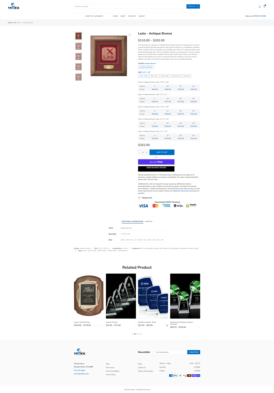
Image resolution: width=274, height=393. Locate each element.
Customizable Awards (151, 248)
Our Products (164, 248)
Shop (123, 16)
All (15, 23)
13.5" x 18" (144, 76)
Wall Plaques (174, 248)
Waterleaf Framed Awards (189, 248)
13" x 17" (154, 76)
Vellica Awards (85, 248)
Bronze (125, 251)
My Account (110, 367)
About (142, 16)
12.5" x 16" (165, 76)
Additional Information (132, 221)
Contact (132, 16)
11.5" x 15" (176, 76)
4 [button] (139, 333)
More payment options (156, 167)
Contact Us (142, 367)
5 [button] (141, 333)
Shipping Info (147, 197)
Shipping (148, 221)
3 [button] (137, 333)
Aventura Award (176, 322)
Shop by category (94, 16)
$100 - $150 (87, 251)
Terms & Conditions (112, 371)
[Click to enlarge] (129, 34)
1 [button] (132, 333)
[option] (108, 56)
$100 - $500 (97, 251)
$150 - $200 (107, 251)
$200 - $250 (117, 251)
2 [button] (134, 333)
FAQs (140, 364)
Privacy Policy (110, 375)
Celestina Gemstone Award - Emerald (150, 323)
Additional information (181, 191)
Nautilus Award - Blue (115, 322)
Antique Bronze (146, 67)
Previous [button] (89, 56)
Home (115, 16)
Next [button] (127, 56)
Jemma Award (79, 322)
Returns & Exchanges (145, 371)
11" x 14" (186, 76)
